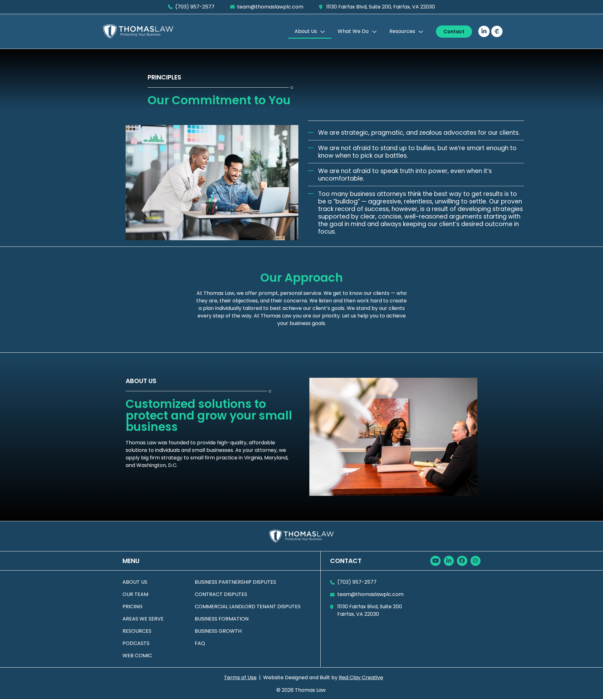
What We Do (353, 31)
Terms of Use (240, 677)
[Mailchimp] (497, 31)
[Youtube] (435, 561)
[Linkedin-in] (484, 31)
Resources (402, 31)
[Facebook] (462, 561)
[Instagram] (475, 561)
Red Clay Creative (361, 677)
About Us (306, 31)
